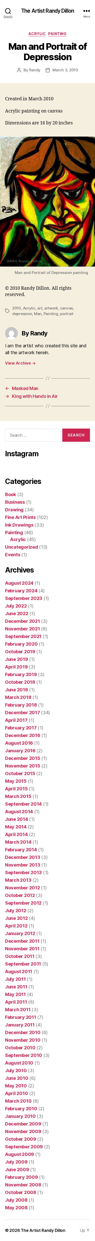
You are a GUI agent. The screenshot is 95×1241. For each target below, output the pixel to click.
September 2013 (23, 872)
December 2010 (23, 1032)
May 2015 (16, 781)
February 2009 (21, 1177)
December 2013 (22, 857)
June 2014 (16, 819)
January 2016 (20, 750)
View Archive (20, 363)
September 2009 (24, 1146)
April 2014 (16, 834)
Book (10, 494)
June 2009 (17, 1169)
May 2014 (16, 826)
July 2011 (15, 979)
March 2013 (18, 880)
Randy (35, 70)
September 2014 (23, 804)
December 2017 (22, 712)
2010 (16, 308)
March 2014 (18, 842)
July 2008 (16, 1200)
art (39, 308)
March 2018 (18, 697)
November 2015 (22, 766)
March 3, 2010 (65, 70)
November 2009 (23, 1131)
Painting (57, 33)
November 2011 (22, 948)
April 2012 (16, 925)
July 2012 (15, 910)
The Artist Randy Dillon (47, 10)
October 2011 (19, 956)
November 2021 (22, 628)
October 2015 (20, 773)
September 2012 (23, 903)
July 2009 (16, 1162)
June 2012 (16, 918)
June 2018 (16, 689)
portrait (66, 313)
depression (22, 313)
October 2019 (20, 651)
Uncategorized (21, 547)
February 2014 (21, 849)
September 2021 (23, 636)
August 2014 (19, 811)
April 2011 (16, 1002)
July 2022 (16, 606)
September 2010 (23, 1055)
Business (15, 502)
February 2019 (21, 674)
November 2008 (23, 1184)
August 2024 (19, 583)
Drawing (14, 509)
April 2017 (16, 720)
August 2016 (19, 743)
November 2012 (22, 887)
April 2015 (16, 788)
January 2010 (20, 1116)
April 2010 (16, 1093)
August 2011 (18, 971)
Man (38, 313)
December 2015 (22, 758)
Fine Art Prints (20, 517)
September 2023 (23, 598)
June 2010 (16, 1078)
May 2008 (16, 1207)
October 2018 (20, 682)
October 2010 (20, 1047)
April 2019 (16, 667)
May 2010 (16, 1085)
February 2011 (20, 1017)
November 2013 (22, 865)
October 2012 (20, 895)
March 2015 (18, 796)
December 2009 (23, 1123)
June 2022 (16, 613)
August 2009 (19, 1154)
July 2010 (16, 1070)
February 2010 (21, 1108)
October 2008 (20, 1192)
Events (12, 554)
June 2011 (16, 986)
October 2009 (20, 1139)
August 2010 (19, 1063)
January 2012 (20, 933)
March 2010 (18, 1101)
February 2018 (21, 705)
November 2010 (23, 1040)
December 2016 (22, 735)
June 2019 (16, 659)
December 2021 (22, 621)
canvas (66, 308)
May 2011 (15, 994)
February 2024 (21, 590)
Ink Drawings (19, 525)
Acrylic (37, 33)
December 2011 (22, 941)
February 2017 (21, 727)
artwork (51, 308)
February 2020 (21, 644)
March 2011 (17, 1009)
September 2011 (23, 964)
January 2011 (20, 1024)
